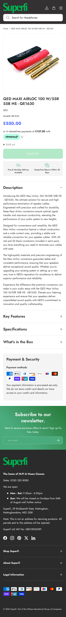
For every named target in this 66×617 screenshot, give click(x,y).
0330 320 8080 (19, 480)
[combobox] (33, 17)
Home (5, 29)
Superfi (13, 609)
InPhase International (35, 609)
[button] (53, 8)
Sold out (33, 153)
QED (5, 110)
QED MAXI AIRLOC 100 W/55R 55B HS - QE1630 (32, 29)
